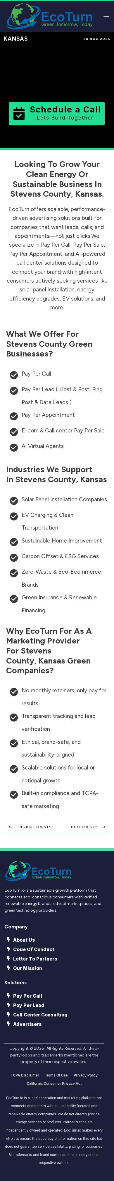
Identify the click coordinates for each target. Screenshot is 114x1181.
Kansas (16, 38)
